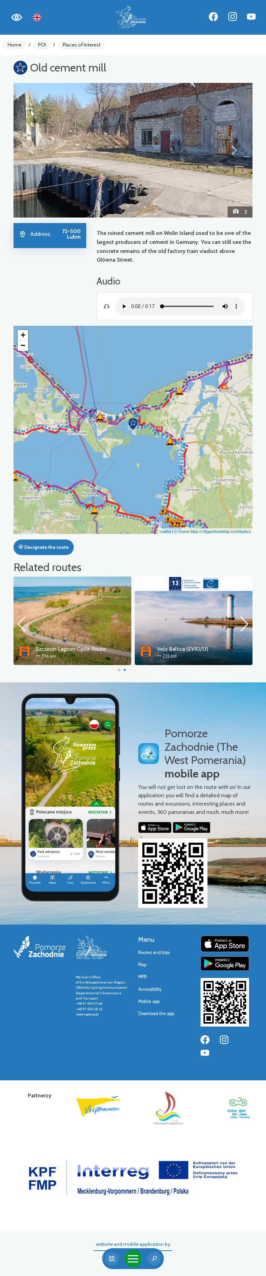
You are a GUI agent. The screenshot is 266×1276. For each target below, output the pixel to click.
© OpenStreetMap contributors (225, 531)
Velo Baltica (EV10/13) (61, 649)
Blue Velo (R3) (174, 649)
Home (14, 45)
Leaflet (165, 531)
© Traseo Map (186, 531)
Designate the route (46, 547)
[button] (32, 150)
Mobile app (149, 1001)
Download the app (156, 1013)
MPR (142, 976)
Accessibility (149, 989)
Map (142, 964)
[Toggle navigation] (133, 1258)
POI (42, 45)
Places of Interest (81, 45)
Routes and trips (154, 952)
